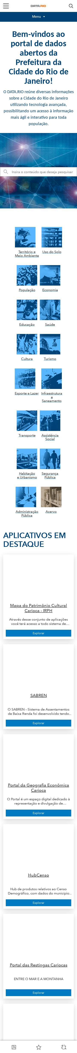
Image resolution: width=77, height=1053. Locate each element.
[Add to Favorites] (38, 1047)
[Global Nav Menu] (6, 6)
